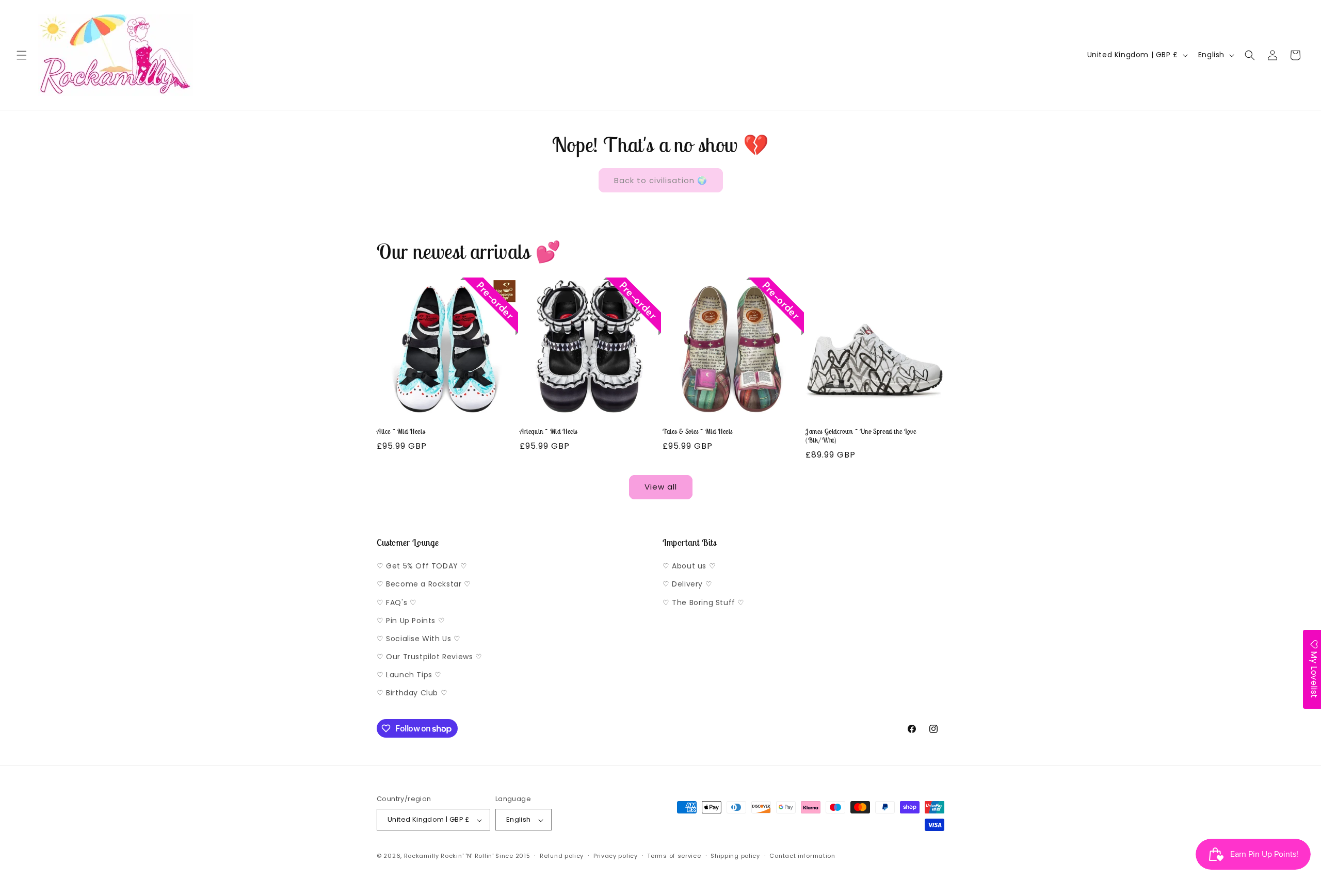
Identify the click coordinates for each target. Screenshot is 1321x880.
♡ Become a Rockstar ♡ (424, 584)
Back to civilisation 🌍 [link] (660, 180)
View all (661, 486)
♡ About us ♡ (689, 566)
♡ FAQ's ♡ (396, 602)
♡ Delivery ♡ (687, 584)
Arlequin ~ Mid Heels (548, 432)
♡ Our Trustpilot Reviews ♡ (429, 657)
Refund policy (562, 856)
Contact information (802, 856)
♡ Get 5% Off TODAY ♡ (422, 566)
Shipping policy (735, 856)
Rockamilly (421, 856)
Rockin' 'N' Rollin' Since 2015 (485, 856)
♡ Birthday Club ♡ (412, 693)
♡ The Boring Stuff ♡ (704, 602)
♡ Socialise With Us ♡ (419, 638)
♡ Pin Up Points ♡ (411, 620)
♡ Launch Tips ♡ (409, 675)
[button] (21, 55)
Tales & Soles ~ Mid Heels (698, 432)
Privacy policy (615, 856)
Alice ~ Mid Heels (401, 432)
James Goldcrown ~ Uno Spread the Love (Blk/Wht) (861, 436)
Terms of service (674, 856)
